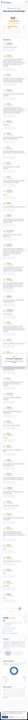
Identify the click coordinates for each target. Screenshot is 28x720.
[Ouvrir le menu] (26, 2)
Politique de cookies (19, 717)
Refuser (11, 717)
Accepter (5, 717)
